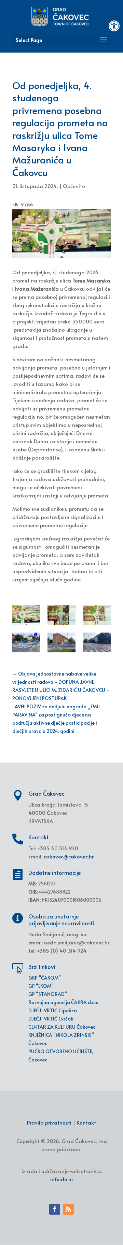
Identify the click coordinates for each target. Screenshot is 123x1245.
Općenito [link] (74, 185)
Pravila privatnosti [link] (49, 1122)
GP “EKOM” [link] (41, 986)
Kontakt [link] (86, 1122)
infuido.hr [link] (61, 1179)
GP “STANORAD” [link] (47, 994)
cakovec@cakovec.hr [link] (69, 856)
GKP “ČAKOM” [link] (44, 977)
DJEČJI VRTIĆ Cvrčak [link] (50, 1018)
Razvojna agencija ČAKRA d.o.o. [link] (63, 1002)
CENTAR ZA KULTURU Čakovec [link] (61, 1027)
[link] (114, 26)
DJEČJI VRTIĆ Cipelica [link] (52, 1010)
